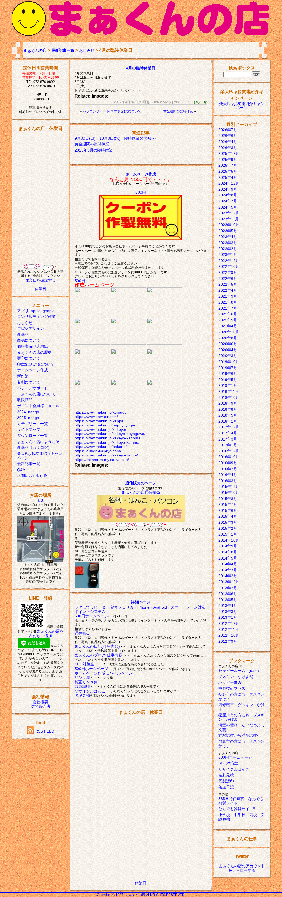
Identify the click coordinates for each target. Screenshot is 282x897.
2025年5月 (227, 171)
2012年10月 (228, 635)
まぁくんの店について (36, 394)
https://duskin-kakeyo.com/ (98, 451)
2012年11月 (228, 629)
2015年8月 (227, 498)
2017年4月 (227, 433)
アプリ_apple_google (36, 311)
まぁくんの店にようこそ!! (39, 441)
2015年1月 (227, 534)
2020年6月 (227, 344)
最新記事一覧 (62, 50)
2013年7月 (227, 588)
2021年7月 (227, 308)
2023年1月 (227, 254)
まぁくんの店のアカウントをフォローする (242, 868)
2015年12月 (228, 486)
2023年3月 (227, 243)
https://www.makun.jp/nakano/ (101, 446)
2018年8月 (227, 409)
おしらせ (86, 50)
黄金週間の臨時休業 (178, 111)
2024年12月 (228, 183)
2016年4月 (227, 474)
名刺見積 (82, 695)
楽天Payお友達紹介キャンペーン (241, 105)
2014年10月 (228, 540)
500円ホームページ (91, 616)
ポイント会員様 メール (38, 406)
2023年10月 (228, 225)
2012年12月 (228, 623)
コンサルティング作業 (36, 316)
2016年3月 (227, 481)
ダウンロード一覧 (32, 435)
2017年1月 (227, 445)
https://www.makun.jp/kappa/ (99, 421)
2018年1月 (227, 421)
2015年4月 (227, 516)
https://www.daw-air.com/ (96, 416)
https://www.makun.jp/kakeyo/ (100, 429)
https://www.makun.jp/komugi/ (100, 412)
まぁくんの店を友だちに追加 (46, 633)
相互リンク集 (86, 682)
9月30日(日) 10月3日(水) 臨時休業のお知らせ (117, 138)
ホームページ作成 (32, 370)
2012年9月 (227, 641)
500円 (140, 192)
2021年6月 (227, 314)
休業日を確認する (40, 280)
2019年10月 (228, 362)
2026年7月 (227, 130)
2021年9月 (227, 296)
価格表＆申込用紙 (32, 346)
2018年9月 (227, 403)
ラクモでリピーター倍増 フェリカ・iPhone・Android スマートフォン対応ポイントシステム (140, 609)
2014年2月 (227, 576)
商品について (28, 340)
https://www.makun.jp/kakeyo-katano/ (107, 442)
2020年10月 (228, 332)
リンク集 (82, 677)
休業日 (40, 289)
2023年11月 (228, 219)
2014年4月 (227, 564)
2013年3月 (227, 611)
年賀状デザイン (30, 328)
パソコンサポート (32, 388)
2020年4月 (227, 350)
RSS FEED (44, 731)
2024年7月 (227, 201)
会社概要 (40, 702)
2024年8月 (227, 195)
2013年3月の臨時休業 (94, 150)
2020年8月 (227, 338)
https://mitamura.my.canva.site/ (102, 459)
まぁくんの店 (35, 50)
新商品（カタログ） (34, 447)
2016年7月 (227, 469)
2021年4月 (227, 326)
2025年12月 (228, 153)
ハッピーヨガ (230, 682)
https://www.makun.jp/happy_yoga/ (105, 425)
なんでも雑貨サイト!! (236, 809)
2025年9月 (227, 159)
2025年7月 (227, 165)
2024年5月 (227, 207)
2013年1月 (227, 617)
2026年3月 (227, 147)
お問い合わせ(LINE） (35, 475)
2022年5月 (227, 284)
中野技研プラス (231, 688)
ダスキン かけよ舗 (235, 676)
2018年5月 (227, 415)
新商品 (23, 334)
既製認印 (82, 686)
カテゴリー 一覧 (32, 424)
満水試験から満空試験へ (239, 735)
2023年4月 (227, 236)
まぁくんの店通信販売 (140, 492)
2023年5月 (227, 231)
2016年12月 (228, 451)
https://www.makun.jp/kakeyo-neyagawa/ (110, 433)
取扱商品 (24, 400)
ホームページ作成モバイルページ (103, 673)
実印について (28, 358)
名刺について (28, 382)
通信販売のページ (140, 483)
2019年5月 (227, 379)
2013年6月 (227, 593)
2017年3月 (227, 439)
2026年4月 (227, 141)
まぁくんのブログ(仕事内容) (99, 655)
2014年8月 (227, 552)
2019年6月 (227, 373)
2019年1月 (227, 385)
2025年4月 (227, 177)
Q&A (21, 470)
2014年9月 (227, 546)
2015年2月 (227, 528)
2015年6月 (227, 510)
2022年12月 (228, 260)
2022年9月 (227, 272)
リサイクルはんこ (90, 691)
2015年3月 (227, 522)
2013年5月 (227, 600)
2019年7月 (227, 368)
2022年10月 (228, 266)
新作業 (23, 376)
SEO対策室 (84, 664)
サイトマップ (28, 429)
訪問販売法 (40, 706)
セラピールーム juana (238, 670)
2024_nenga (28, 412)
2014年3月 (227, 570)
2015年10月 (228, 492)
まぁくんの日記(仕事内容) (97, 646)
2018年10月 (228, 397)
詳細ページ (140, 602)
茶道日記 (226, 787)
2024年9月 (227, 189)
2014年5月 (227, 558)
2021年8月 (227, 302)
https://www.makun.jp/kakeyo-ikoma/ (106, 455)
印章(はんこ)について (36, 364)
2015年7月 (227, 504)
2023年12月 (228, 213)
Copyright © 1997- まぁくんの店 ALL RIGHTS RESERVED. (141, 895)
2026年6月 (227, 135)
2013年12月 (228, 582)
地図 (40, 500)
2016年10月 (228, 457)
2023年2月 (227, 249)
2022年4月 (227, 290)
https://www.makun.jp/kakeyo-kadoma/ (108, 438)
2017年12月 (228, 427)
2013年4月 (227, 605)
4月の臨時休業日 (140, 68)
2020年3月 (227, 355)
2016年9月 (227, 463)
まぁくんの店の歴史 (34, 352)
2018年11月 (228, 391)
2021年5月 (227, 320)
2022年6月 (227, 278)
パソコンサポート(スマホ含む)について (112, 111)
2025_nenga (28, 417)
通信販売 (82, 633)
